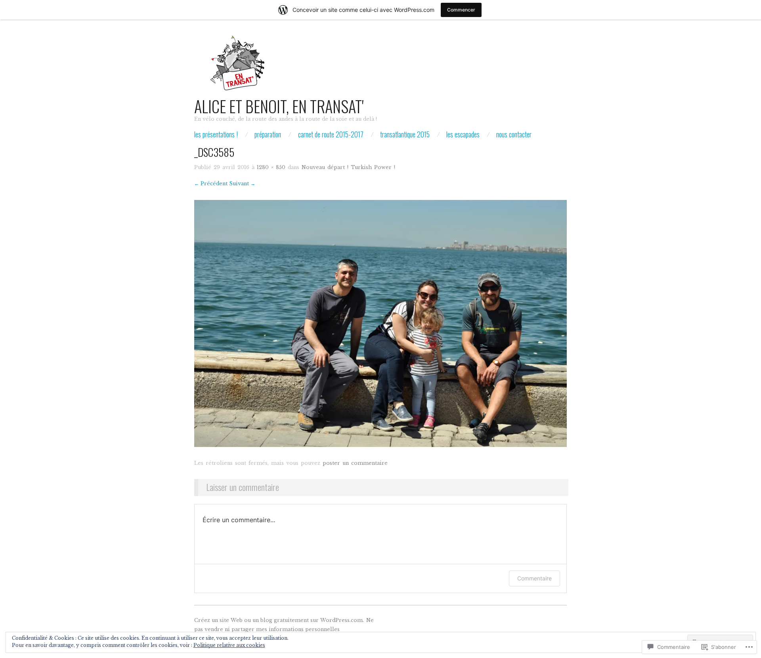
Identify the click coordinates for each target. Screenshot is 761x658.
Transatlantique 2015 (405, 134)
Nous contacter (514, 134)
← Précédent (211, 183)
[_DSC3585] (380, 323)
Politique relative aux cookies (229, 645)
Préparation (267, 134)
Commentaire (534, 578)
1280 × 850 (271, 167)
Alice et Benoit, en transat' (278, 106)
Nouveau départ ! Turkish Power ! (348, 167)
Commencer (461, 10)
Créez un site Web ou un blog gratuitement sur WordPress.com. (279, 620)
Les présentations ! (216, 134)
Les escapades (463, 134)
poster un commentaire (355, 463)
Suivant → (242, 183)
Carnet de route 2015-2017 (330, 134)
